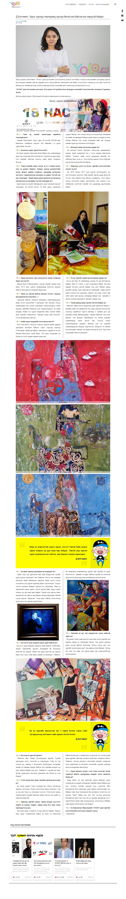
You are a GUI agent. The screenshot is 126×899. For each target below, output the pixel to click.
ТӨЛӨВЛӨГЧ (82, 4)
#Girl (22, 825)
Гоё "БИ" (91, 4)
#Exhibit (27, 825)
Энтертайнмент (71, 4)
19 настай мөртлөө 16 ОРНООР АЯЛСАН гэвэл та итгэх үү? (63, 863)
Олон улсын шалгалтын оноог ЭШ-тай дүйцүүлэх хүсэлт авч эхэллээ (43, 863)
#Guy (12, 825)
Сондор (18, 21)
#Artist (17, 825)
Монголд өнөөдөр (102, 4)
